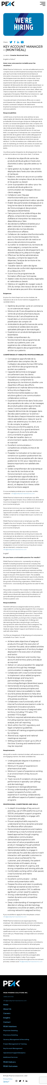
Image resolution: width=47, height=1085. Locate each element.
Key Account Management (12, 1048)
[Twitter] (11, 43)
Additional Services (10, 1057)
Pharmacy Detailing (10, 1035)
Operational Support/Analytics (14, 1053)
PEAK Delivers (9, 1062)
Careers (6, 1013)
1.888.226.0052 (8, 996)
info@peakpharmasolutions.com (23, 493)
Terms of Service (6, 1082)
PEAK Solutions (10, 1026)
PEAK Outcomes (10, 1066)
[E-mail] (22, 43)
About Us (7, 1009)
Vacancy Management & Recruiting (16, 1039)
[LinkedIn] (18, 43)
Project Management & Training (15, 1044)
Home (5, 1005)
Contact (6, 1022)
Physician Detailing (10, 1030)
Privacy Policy (7, 1079)
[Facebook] (14, 43)
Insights (6, 1018)
